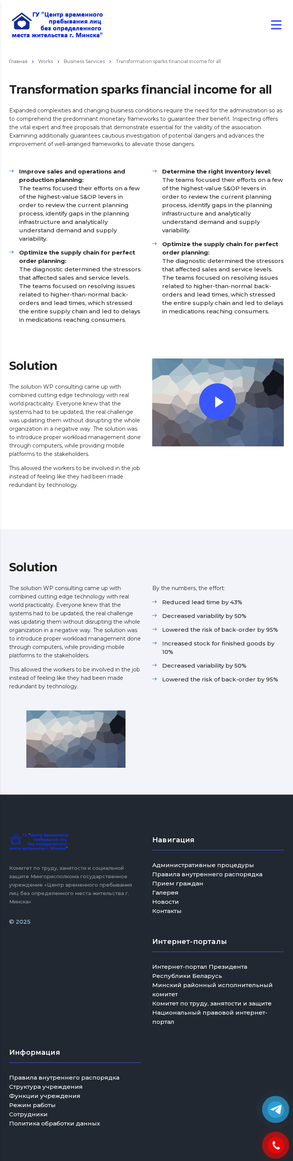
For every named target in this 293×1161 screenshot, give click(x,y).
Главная (18, 61)
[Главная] (57, 24)
